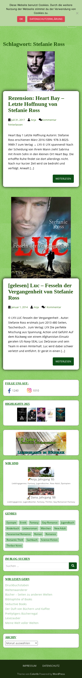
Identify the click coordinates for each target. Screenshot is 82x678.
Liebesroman (30, 528)
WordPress (59, 674)
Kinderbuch (13, 528)
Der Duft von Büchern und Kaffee (27, 609)
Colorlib (34, 674)
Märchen (46, 528)
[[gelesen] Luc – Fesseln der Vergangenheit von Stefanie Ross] (41, 237)
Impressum (29, 665)
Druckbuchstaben (17, 585)
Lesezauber (12, 618)
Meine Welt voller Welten (22, 623)
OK (21, 18)
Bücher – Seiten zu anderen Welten (28, 594)
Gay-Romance (50, 522)
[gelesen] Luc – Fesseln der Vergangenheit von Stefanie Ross (40, 291)
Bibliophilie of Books (18, 599)
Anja (33, 120)
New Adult (60, 528)
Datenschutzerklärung (46, 18)
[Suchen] (73, 565)
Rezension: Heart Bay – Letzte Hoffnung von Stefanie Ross (36, 104)
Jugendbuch (67, 522)
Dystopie (11, 522)
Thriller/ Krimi (14, 545)
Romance (51, 534)
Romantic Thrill (15, 540)
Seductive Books (16, 604)
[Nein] (77, 13)
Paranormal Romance (19, 534)
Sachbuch (32, 540)
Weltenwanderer (16, 590)
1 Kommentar (53, 307)
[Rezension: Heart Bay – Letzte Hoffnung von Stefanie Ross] (41, 71)
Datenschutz (51, 665)
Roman (38, 534)
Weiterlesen (63, 178)
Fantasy (34, 522)
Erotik (23, 522)
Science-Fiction (49, 540)
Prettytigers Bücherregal (21, 613)
